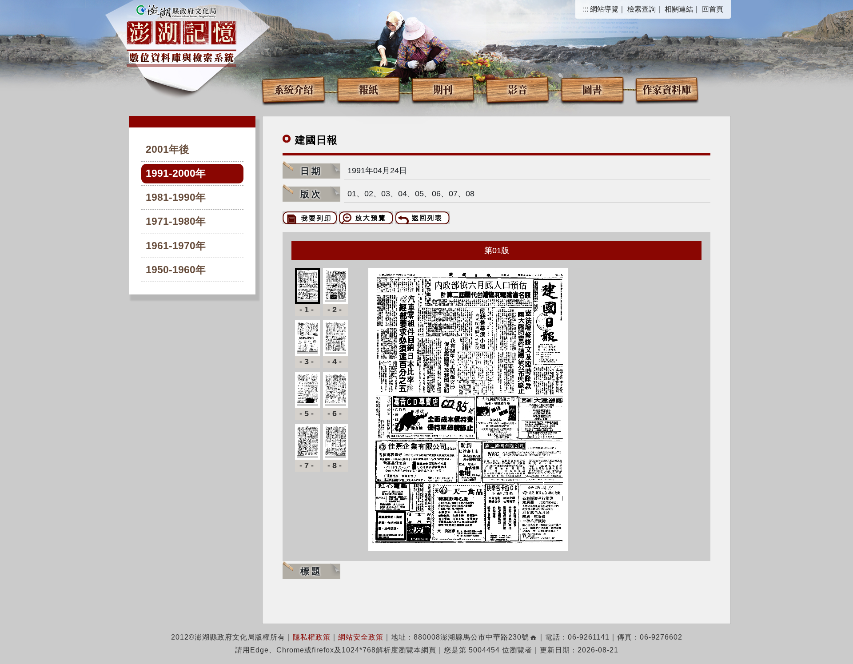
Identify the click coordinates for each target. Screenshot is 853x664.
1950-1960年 (176, 269)
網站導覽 (604, 9)
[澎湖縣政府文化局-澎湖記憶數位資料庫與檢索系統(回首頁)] (181, 34)
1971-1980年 (176, 221)
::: (585, 9)
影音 (517, 89)
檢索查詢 (641, 9)
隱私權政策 (312, 637)
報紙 (368, 89)
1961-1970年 (176, 245)
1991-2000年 (176, 173)
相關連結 (679, 9)
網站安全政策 (360, 637)
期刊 (443, 89)
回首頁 (712, 9)
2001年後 (167, 149)
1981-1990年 (176, 197)
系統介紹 (293, 89)
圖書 (592, 89)
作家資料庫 (666, 89)
